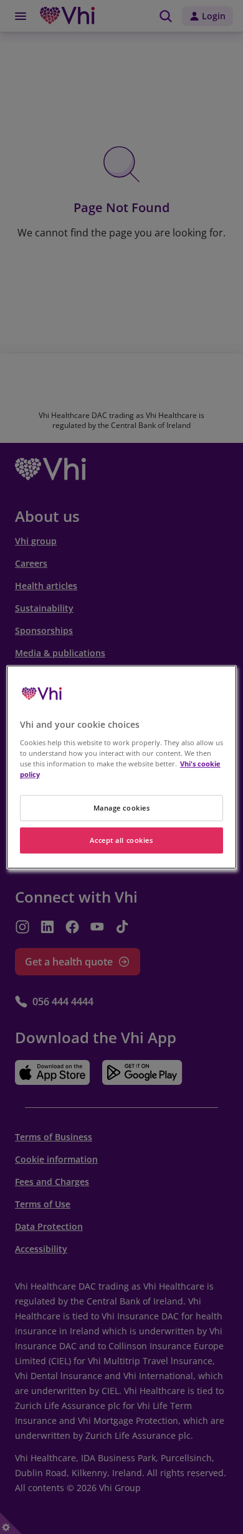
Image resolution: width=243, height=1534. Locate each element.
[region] (121, 767)
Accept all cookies (121, 840)
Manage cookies (121, 807)
